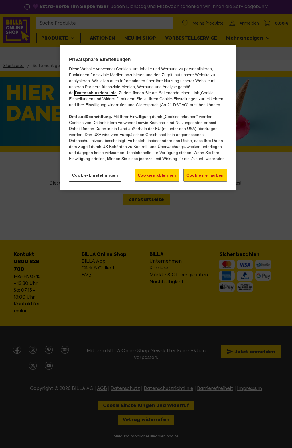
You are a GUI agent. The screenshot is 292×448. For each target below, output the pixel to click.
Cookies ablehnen (157, 175)
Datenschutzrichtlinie (96, 92)
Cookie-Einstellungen (95, 175)
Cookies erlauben (205, 175)
